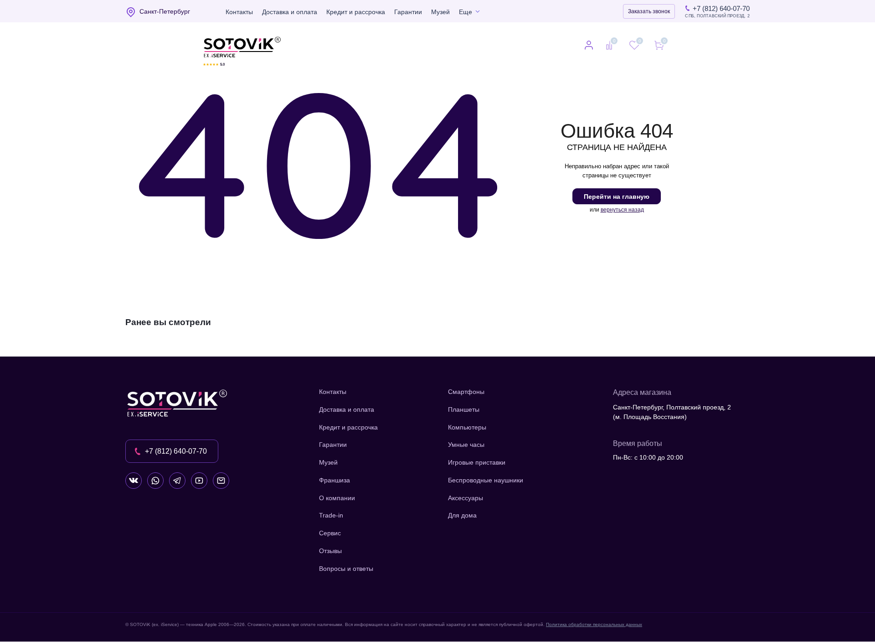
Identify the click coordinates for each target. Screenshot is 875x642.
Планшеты (463, 409)
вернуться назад (622, 210)
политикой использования (754, 592)
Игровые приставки (476, 462)
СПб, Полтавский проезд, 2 (717, 16)
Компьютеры (467, 427)
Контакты (239, 12)
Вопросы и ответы (346, 568)
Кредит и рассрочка (355, 12)
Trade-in (331, 515)
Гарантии (408, 12)
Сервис (330, 533)
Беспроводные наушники (485, 480)
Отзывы (330, 550)
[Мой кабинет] (588, 46)
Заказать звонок (649, 11)
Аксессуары (465, 498)
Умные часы (466, 444)
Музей (440, 12)
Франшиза (334, 480)
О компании (337, 498)
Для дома (462, 515)
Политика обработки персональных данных (594, 624)
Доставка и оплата (289, 12)
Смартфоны (466, 391)
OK (745, 619)
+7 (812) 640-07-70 (721, 8)
